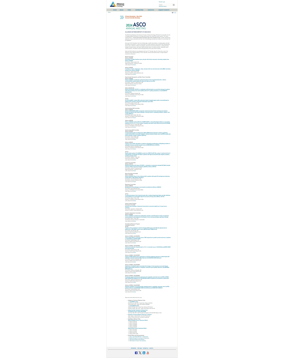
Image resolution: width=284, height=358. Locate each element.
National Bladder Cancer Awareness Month (138, 320)
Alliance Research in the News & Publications (139, 338)
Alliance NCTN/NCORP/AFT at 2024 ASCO (139, 336)
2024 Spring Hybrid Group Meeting (137, 339)
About (121, 10)
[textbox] (167, 5)
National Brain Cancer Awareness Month (137, 328)
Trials (129, 10)
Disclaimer (133, 348)
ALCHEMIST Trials (134, 301)
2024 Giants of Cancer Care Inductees (138, 340)
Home (115, 10)
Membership (139, 10)
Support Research (163, 10)
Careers (151, 348)
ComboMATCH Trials (134, 305)
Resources (151, 10)
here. (135, 64)
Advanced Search (162, 6)
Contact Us (145, 348)
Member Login (162, 1)
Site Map (139, 348)
